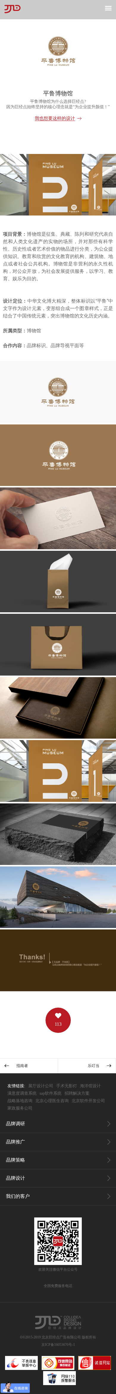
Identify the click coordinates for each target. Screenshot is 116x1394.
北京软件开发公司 (88, 1101)
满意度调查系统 (22, 1093)
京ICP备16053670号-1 (58, 1345)
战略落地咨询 (19, 1101)
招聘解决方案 (77, 1093)
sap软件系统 (51, 1093)
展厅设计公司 (40, 1086)
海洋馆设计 (90, 1086)
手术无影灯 (66, 1086)
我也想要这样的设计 (55, 118)
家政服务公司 (19, 1108)
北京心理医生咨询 (52, 1101)
